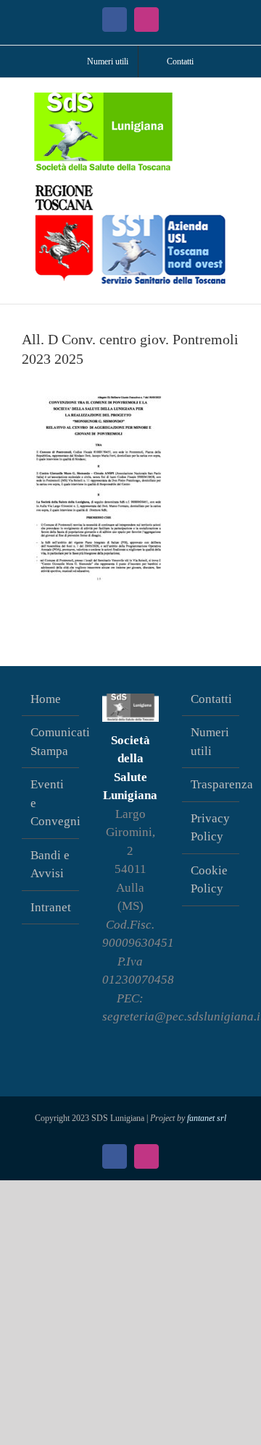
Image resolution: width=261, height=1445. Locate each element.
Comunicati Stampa (51, 741)
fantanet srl (206, 1118)
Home (45, 699)
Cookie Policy (209, 880)
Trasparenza (211, 784)
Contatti (211, 699)
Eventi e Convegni (51, 802)
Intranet (50, 907)
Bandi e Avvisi (50, 864)
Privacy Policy (210, 827)
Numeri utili (210, 741)
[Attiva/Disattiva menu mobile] (233, 100)
